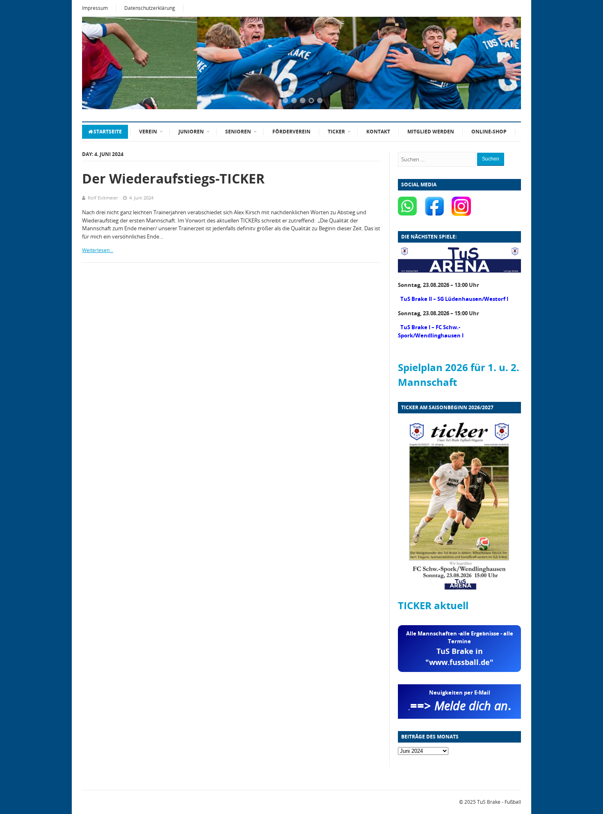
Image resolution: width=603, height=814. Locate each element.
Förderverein (291, 131)
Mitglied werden (430, 131)
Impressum (95, 8)
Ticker (336, 131)
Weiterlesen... (97, 250)
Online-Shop (489, 131)
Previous (98, 63)
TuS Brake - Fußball (499, 801)
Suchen (490, 159)
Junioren (191, 131)
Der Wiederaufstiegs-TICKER (173, 178)
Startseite (108, 131)
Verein (148, 131)
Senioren (238, 131)
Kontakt (378, 131)
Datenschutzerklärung (149, 8)
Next (504, 63)
